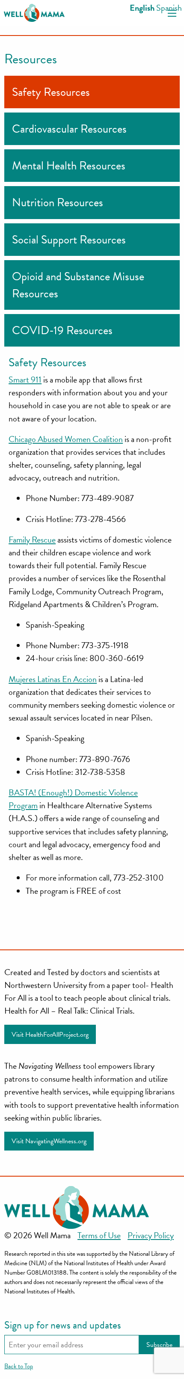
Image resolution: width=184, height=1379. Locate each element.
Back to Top (18, 1366)
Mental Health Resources (68, 165)
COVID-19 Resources (62, 330)
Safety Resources (51, 92)
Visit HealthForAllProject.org (50, 1034)
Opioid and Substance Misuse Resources (78, 285)
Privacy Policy (151, 1235)
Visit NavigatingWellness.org (49, 1141)
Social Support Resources (69, 239)
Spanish (169, 7)
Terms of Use (99, 1235)
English (142, 7)
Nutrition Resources (57, 202)
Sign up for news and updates (62, 1325)
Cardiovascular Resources (69, 128)
